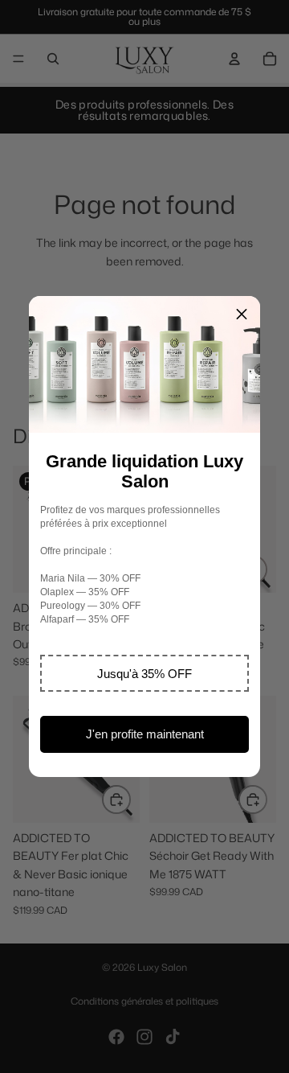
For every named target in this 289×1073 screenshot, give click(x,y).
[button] (144, 673)
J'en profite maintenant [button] (145, 734)
